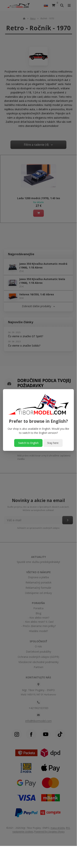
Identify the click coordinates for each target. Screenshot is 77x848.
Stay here (53, 443)
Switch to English (28, 443)
